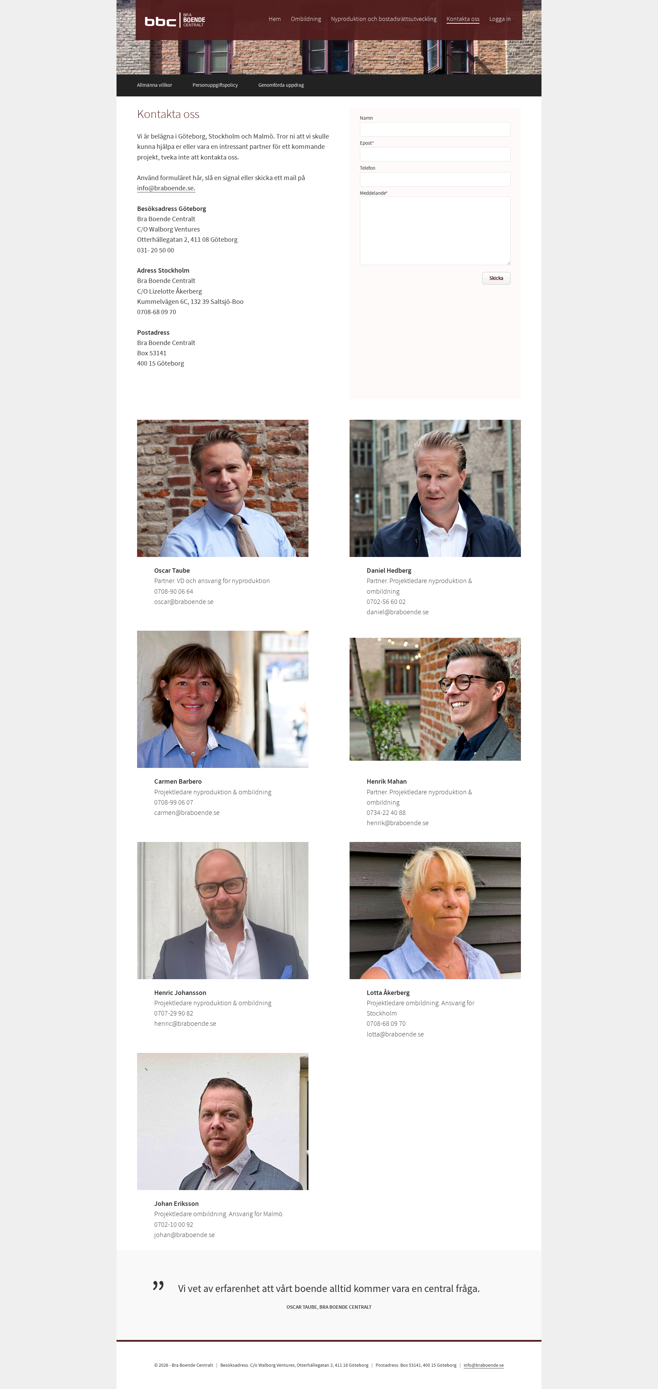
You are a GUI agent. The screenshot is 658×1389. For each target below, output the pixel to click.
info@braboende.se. (166, 188)
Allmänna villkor (154, 85)
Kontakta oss (463, 19)
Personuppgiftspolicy (215, 85)
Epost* (367, 143)
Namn (366, 118)
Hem (275, 19)
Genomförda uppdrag (281, 85)
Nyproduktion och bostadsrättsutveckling (384, 19)
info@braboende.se (484, 1365)
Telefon (367, 168)
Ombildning (306, 19)
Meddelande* (374, 193)
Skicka (496, 278)
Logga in (500, 19)
